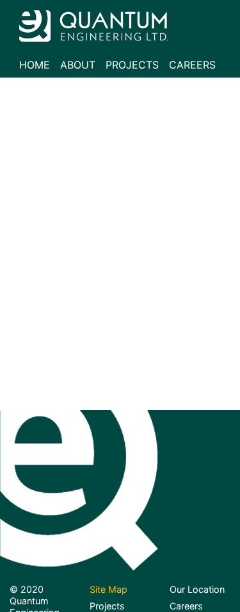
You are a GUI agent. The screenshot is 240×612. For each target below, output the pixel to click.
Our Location (197, 589)
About (77, 64)
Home (34, 64)
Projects (132, 64)
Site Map (108, 589)
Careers (192, 64)
